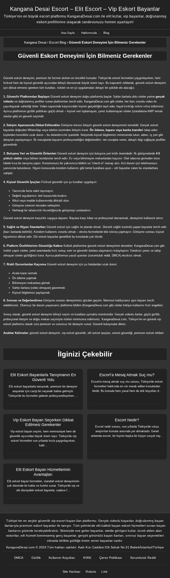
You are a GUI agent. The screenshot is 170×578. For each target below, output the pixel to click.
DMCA (18, 557)
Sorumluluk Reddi (143, 557)
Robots (91, 571)
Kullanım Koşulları (62, 557)
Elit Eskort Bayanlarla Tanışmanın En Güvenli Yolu (43, 377)
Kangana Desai (35, 42)
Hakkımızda (89, 33)
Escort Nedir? (127, 420)
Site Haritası (72, 571)
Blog (106, 33)
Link (104, 571)
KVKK (87, 557)
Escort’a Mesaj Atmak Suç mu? (127, 375)
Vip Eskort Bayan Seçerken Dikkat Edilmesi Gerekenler (43, 422)
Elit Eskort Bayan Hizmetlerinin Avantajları (43, 472)
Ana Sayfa (68, 33)
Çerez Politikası (110, 557)
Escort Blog (57, 42)
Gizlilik (36, 557)
